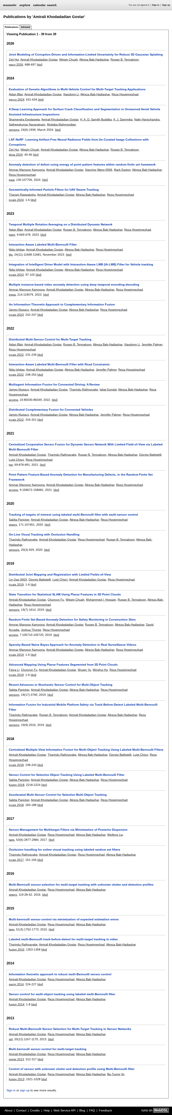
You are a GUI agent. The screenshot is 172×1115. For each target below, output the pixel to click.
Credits (35, 1110)
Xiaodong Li (71, 94)
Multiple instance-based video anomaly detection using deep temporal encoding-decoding (74, 284)
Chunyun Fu (56, 599)
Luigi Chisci (16, 459)
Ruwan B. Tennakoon (125, 59)
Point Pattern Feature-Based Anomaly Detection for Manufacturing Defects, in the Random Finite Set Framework (81, 477)
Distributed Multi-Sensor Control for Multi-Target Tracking (50, 339)
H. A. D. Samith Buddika (96, 119)
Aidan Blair (16, 94)
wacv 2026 (16, 64)
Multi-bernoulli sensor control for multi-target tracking (47, 1049)
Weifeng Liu (115, 834)
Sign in (155, 5)
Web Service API (64, 1110)
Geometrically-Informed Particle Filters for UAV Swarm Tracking (54, 189)
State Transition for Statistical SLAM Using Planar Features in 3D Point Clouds (65, 594)
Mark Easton (122, 169)
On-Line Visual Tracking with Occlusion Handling (44, 534)
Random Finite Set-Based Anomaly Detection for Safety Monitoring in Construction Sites (72, 619)
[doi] (39, 64)
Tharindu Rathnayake (83, 389)
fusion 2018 (16, 784)
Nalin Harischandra (147, 119)
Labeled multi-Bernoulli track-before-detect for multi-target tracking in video (63, 939)
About (8, 1110)
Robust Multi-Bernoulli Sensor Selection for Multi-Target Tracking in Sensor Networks (70, 1029)
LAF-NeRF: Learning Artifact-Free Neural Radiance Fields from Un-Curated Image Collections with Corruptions (79, 142)
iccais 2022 (16, 354)
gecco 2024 (16, 99)
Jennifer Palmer (152, 344)
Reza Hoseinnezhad (125, 94)
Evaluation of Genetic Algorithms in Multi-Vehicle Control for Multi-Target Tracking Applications (77, 89)
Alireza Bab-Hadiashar (94, 59)
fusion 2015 (16, 949)
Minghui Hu (100, 669)
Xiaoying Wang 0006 (98, 169)
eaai (11, 179)
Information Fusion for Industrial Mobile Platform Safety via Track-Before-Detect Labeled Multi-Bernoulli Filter (83, 707)
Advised (25, 27)
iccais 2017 (16, 859)
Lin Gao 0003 (18, 579)
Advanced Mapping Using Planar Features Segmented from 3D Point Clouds (63, 664)
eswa (12, 294)
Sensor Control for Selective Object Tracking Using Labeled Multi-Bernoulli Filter (66, 774)
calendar (39, 5)
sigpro (13, 524)
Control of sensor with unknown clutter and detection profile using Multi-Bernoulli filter (71, 1069)
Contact (21, 1110)
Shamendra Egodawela (24, 119)
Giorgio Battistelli (150, 454)
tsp (11, 464)
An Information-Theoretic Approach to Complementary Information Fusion (62, 304)
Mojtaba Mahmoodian (61, 124)
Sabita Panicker (19, 519)
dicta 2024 (16, 154)
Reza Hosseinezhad (131, 369)
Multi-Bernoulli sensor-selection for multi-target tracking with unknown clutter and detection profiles (81, 884)
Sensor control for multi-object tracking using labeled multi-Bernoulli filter (62, 994)
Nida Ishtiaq (17, 249)
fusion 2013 (16, 1079)
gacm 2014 (16, 984)
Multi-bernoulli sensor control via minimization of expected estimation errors (64, 919)
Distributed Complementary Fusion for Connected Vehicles (51, 409)
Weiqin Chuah (68, 59)
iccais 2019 (16, 584)
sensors (14, 129)
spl (11, 1039)
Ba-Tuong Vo (115, 1074)
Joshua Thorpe (31, 629)
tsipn (12, 234)
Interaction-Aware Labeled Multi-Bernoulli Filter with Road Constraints (59, 364)
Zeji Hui (14, 59)
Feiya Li (14, 669)
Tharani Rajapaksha (22, 194)
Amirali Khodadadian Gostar (38, 59)
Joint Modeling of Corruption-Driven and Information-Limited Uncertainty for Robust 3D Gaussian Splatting (86, 54)
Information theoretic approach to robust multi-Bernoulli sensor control (60, 974)
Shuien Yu (84, 669)
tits (11, 254)
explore (25, 5)
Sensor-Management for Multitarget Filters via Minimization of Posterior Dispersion (68, 829)
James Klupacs (19, 309)
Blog (82, 1110)
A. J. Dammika (123, 119)
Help (47, 1110)
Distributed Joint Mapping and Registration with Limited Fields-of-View (60, 574)
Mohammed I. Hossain (101, 599)
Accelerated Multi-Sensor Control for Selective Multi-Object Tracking (58, 794)
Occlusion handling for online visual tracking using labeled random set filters (64, 849)
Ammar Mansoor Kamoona (27, 169)
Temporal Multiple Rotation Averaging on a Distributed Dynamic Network (60, 224)
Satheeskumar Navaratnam (27, 124)
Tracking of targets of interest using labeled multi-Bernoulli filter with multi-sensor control (73, 514)
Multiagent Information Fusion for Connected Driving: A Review (54, 384)
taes (11, 839)
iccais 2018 (16, 765)
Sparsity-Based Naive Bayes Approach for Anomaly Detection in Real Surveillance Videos (72, 644)
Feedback (105, 1110)
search (52, 5)
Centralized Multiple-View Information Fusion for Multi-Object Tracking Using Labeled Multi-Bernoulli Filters (86, 749)
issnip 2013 (16, 1059)
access (13, 399)
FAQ (92, 1110)
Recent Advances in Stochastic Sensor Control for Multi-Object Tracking (60, 684)
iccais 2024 (16, 200)
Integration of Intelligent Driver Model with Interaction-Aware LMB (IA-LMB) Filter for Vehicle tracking (81, 264)
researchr (9, 4)
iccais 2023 (16, 274)
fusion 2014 (16, 1004)
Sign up (166, 5)
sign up (25, 1090)
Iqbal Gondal (108, 389)
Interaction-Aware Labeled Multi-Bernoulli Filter (43, 244)
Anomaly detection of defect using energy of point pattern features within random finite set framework (82, 164)
